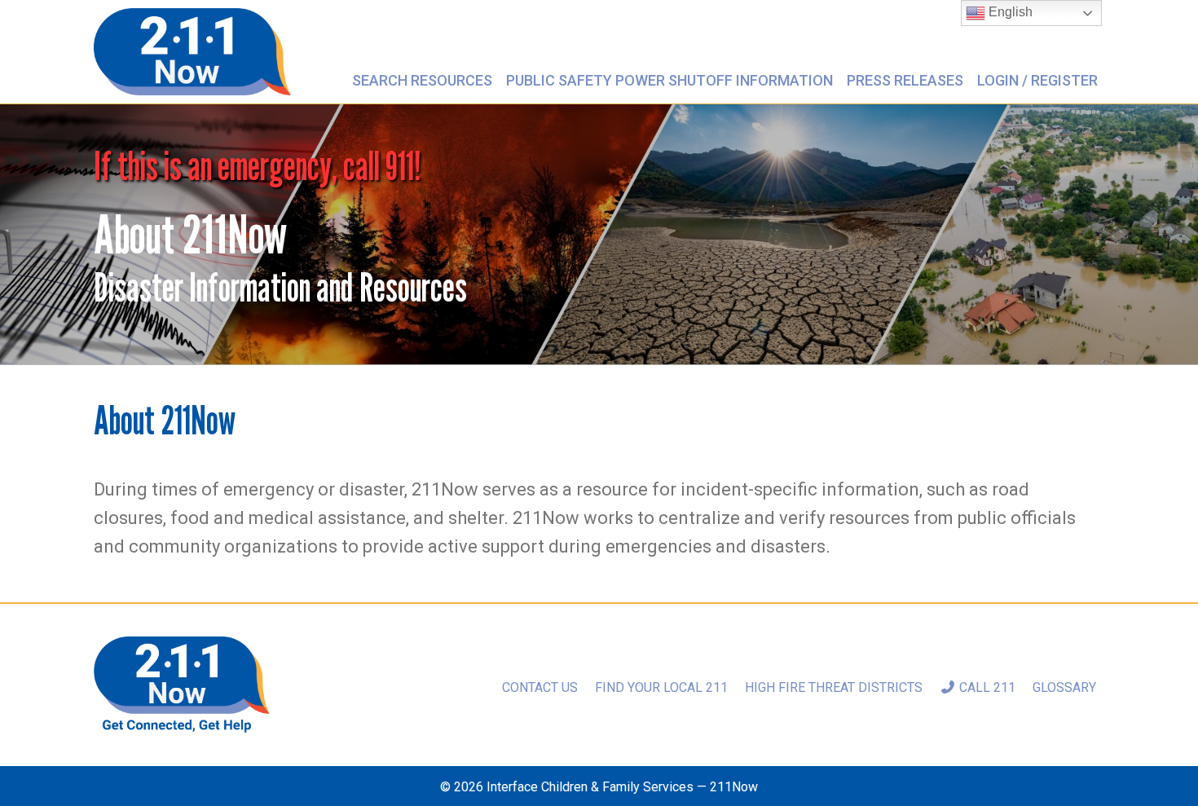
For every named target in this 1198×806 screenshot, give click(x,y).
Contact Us (540, 687)
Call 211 (985, 687)
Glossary (1064, 687)
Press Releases (905, 80)
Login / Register (1037, 80)
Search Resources (422, 80)
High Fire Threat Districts (834, 687)
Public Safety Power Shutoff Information (669, 80)
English (1009, 12)
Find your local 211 (661, 687)
